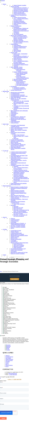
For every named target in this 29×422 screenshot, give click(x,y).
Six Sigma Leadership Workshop (20, 177)
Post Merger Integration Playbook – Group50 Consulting (21, 42)
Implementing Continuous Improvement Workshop (19, 173)
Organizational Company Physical (20, 64)
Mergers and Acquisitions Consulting (19, 35)
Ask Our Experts (17, 51)
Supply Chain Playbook (16, 143)
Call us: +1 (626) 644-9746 (14, 379)
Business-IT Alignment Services (17, 191)
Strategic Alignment (17, 59)
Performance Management (19, 63)
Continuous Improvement (16, 233)
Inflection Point (14, 237)
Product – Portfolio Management (20, 71)
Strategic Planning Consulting (19, 5)
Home (1, 271)
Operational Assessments (18, 21)
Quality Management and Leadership (19, 183)
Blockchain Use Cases (18, 207)
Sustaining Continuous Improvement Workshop (18, 175)
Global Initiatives (14, 44)
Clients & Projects (14, 122)
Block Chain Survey (17, 208)
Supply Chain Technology (19, 134)
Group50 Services (9, 356)
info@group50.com (12, 373)
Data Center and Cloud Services (17, 195)
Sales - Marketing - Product (16, 67)
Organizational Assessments (19, 22)
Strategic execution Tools (18, 12)
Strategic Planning (15, 231)
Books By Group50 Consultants (17, 253)
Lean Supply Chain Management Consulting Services (18, 126)
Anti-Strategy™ (14, 241)
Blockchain (15, 138)
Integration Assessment (18, 40)
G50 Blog (5, 229)
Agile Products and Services (22, 84)
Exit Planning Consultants (19, 87)
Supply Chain (6, 124)
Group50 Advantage (15, 219)
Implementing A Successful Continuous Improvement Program (19, 158)
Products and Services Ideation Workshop (21, 82)
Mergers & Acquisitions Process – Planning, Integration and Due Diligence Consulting (20, 38)
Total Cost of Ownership (18, 245)
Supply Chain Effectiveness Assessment (19, 127)
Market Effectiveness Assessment (20, 70)
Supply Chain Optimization (16, 128)
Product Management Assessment (20, 75)
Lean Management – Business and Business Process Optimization (20, 29)
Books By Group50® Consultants (18, 227)
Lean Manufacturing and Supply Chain (19, 96)
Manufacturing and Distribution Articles (19, 235)
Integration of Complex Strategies (20, 10)
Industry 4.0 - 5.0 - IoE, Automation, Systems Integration (18, 99)
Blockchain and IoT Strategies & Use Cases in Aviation (20, 213)
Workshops (15, 24)
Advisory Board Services (16, 90)
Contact (4, 254)
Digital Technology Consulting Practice (19, 187)
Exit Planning (14, 86)
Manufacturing (6, 91)
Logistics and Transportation (17, 139)
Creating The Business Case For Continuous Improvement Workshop (21, 170)
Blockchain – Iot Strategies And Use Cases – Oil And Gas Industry (21, 210)
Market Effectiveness (17, 68)
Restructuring (16, 27)
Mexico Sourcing (17, 50)
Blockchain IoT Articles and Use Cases (19, 252)
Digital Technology (7, 185)
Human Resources (17, 58)
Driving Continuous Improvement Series (19, 242)
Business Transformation (16, 25)
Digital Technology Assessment (20, 23)
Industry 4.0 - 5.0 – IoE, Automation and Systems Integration (21, 101)
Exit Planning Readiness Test (19, 88)
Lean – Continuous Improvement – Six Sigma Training (20, 19)
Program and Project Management (20, 11)
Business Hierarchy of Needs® (17, 234)
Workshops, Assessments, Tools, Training (19, 165)
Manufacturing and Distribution (17, 92)
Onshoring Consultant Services (20, 46)
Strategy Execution (15, 6)
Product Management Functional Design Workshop (22, 77)
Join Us (12, 228)
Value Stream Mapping (18, 34)
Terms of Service (9, 365)
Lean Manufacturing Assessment (18, 94)
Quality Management (15, 121)
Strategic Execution (15, 236)
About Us (5, 217)
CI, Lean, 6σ (5, 150)
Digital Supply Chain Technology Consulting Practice (18, 202)
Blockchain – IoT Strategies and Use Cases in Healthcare (20, 215)
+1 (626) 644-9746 (13, 374)
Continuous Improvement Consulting (19, 151)
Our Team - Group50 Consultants (18, 225)
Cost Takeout (16, 33)
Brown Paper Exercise (15, 184)
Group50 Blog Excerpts (16, 230)
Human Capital (14, 52)
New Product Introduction (21, 85)
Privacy (7, 366)
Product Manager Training (21, 73)
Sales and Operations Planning (20, 79)
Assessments (13, 114)
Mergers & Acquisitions (18, 246)
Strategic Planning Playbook (19, 13)
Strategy (4, 4)
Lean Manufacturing (15, 93)
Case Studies (13, 222)
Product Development (18, 80)
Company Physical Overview (19, 17)
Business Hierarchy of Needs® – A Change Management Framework (21, 8)
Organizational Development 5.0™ (18, 248)
